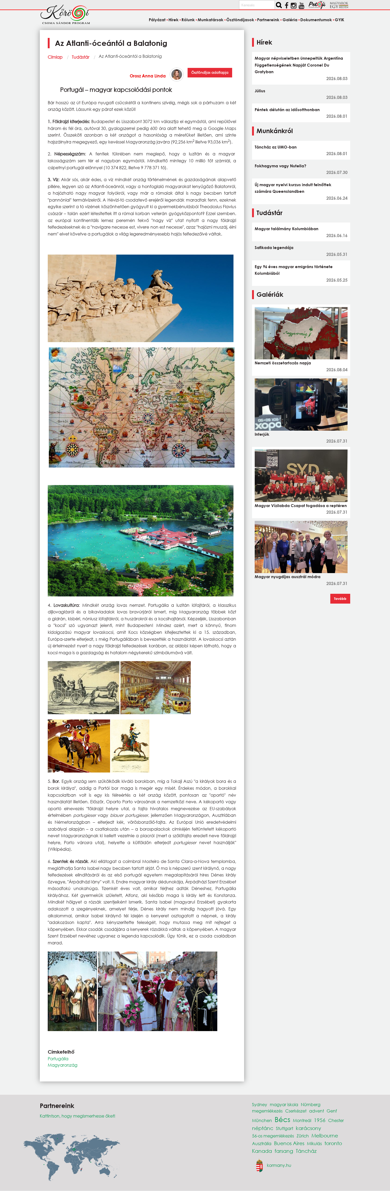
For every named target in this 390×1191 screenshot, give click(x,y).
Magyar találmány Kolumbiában (286, 228)
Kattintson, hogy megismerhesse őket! (77, 1116)
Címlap (55, 57)
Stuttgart (284, 1128)
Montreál (302, 1120)
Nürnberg (310, 1104)
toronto (333, 1143)
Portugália (58, 1058)
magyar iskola (284, 1104)
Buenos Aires (289, 1143)
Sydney (259, 1104)
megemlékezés (267, 1111)
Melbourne (324, 1135)
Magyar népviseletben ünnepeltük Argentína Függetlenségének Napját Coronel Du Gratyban (299, 65)
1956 (320, 1120)
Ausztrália (261, 1143)
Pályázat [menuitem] (157, 19)
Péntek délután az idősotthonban (287, 109)
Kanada (262, 1151)
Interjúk (262, 434)
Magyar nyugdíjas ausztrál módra (287, 576)
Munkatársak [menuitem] (210, 19)
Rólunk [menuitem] (188, 19)
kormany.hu (279, 1165)
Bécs (282, 1119)
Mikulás (314, 1143)
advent (316, 1111)
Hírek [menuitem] (173, 19)
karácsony (308, 1128)
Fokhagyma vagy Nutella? (280, 165)
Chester (336, 1120)
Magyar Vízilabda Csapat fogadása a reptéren (301, 505)
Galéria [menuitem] (290, 19)
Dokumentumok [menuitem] (316, 19)
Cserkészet (295, 1111)
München (262, 1120)
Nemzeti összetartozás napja (283, 362)
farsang (284, 1151)
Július (260, 90)
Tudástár (80, 57)
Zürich (303, 1135)
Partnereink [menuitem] (268, 19)
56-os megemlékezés (273, 1135)
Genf (332, 1111)
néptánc (262, 1128)
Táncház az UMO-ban (276, 147)
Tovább (340, 598)
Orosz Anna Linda (148, 75)
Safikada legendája (274, 247)
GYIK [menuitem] (339, 19)
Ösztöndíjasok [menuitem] (240, 19)
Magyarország (62, 1065)
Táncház (306, 1151)
